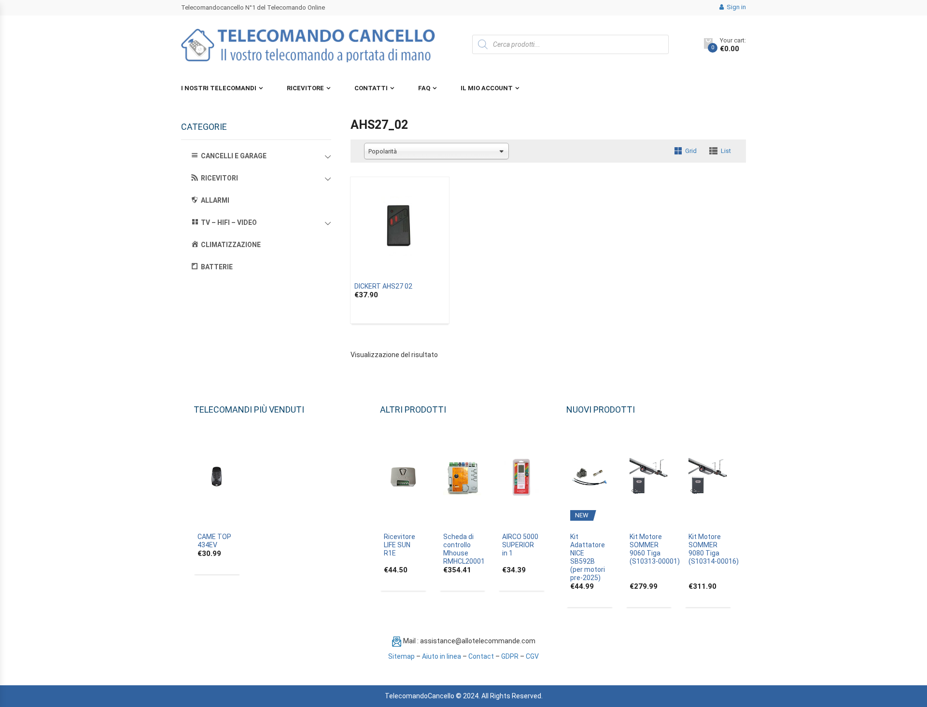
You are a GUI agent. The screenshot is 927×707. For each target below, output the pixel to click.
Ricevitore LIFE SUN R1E (399, 545)
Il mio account (487, 88)
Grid (691, 150)
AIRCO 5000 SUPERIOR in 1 (520, 545)
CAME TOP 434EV (214, 541)
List (726, 150)
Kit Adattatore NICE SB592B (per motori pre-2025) (587, 557)
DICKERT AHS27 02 (383, 286)
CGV (532, 656)
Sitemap (401, 656)
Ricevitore (305, 88)
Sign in (735, 7)
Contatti (371, 88)
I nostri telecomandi (218, 88)
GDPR (510, 656)
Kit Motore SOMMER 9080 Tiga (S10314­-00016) (713, 549)
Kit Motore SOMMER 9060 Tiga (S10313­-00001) (655, 549)
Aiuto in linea (441, 656)
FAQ (424, 88)
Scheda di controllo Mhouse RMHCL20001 (464, 549)
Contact (481, 656)
